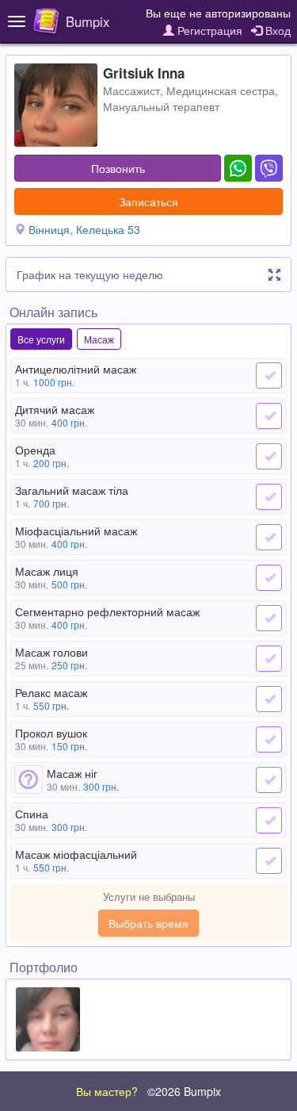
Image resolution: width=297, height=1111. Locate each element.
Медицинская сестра (220, 90)
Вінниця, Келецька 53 (84, 229)
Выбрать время (148, 923)
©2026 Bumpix (184, 1091)
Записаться (148, 201)
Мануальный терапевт (161, 106)
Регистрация (208, 30)
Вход (276, 30)
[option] (48, 1019)
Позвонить (118, 168)
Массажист (131, 90)
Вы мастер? (107, 1091)
